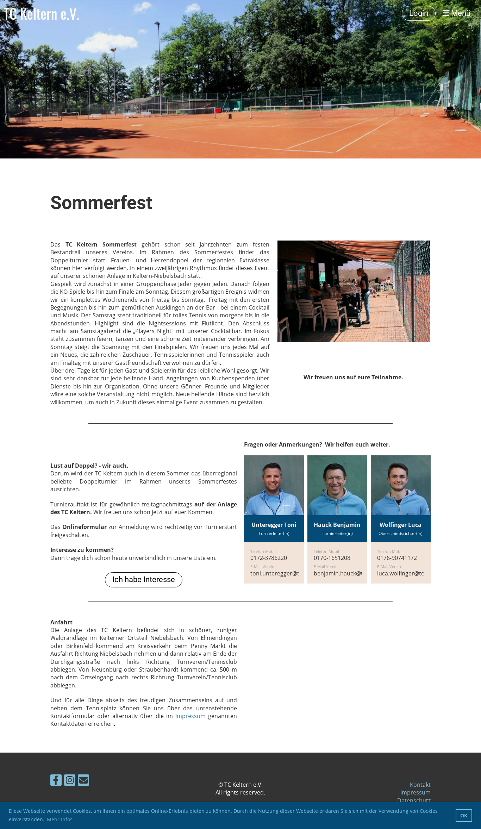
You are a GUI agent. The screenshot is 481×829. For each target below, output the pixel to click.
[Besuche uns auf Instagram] (69, 781)
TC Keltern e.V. (41, 13)
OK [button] (463, 815)
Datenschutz (414, 800)
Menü (459, 13)
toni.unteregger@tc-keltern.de (290, 573)
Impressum (190, 716)
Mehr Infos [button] (60, 819)
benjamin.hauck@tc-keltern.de (354, 573)
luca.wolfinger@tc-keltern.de (414, 573)
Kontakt (420, 785)
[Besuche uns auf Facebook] (56, 781)
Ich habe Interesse (143, 579)
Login (418, 13)
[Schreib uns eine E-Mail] (83, 781)
